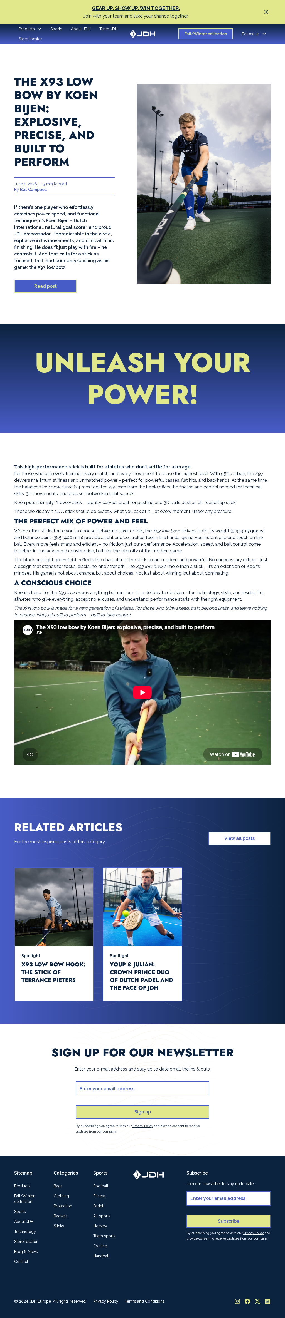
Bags (58, 1186)
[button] (30, 29)
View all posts (239, 838)
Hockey (100, 1226)
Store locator (30, 39)
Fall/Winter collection (206, 34)
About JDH (80, 29)
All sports (101, 1216)
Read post (45, 286)
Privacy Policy (105, 1301)
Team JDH (108, 29)
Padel (98, 1206)
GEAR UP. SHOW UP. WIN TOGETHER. (136, 8)
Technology (25, 1231)
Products (22, 1186)
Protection (63, 1206)
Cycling (100, 1246)
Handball (101, 1256)
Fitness (99, 1196)
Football (100, 1186)
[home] (142, 34)
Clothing (61, 1196)
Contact (21, 1261)
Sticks (59, 1226)
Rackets (61, 1216)
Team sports (104, 1236)
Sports (56, 29)
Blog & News (26, 1251)
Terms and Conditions (144, 1301)
